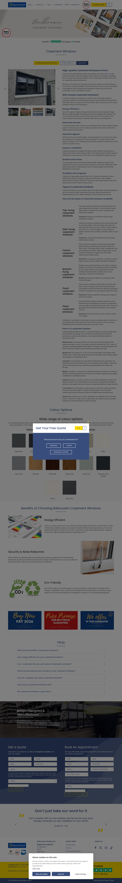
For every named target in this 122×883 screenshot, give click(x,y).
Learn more (36, 868)
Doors (69, 445)
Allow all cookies (41, 874)
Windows (53, 445)
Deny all (61, 874)
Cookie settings (80, 874)
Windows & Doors (61, 452)
